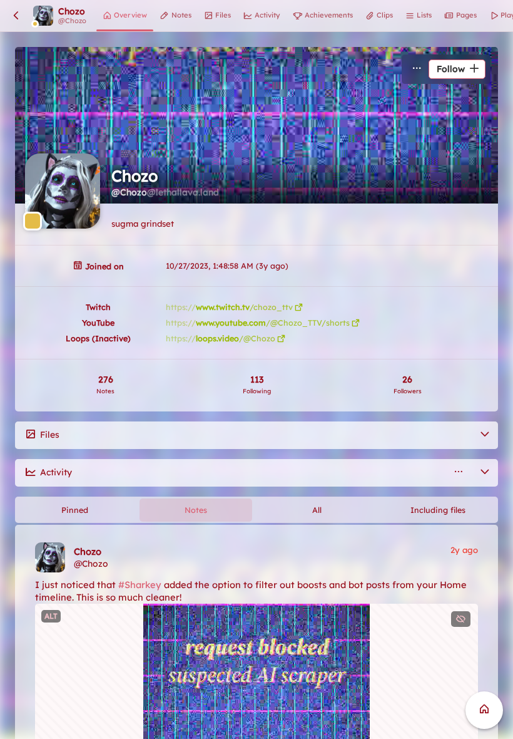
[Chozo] (50, 557)
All (317, 510)
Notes (196, 510)
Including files (437, 510)
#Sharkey (139, 585)
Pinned (74, 510)
